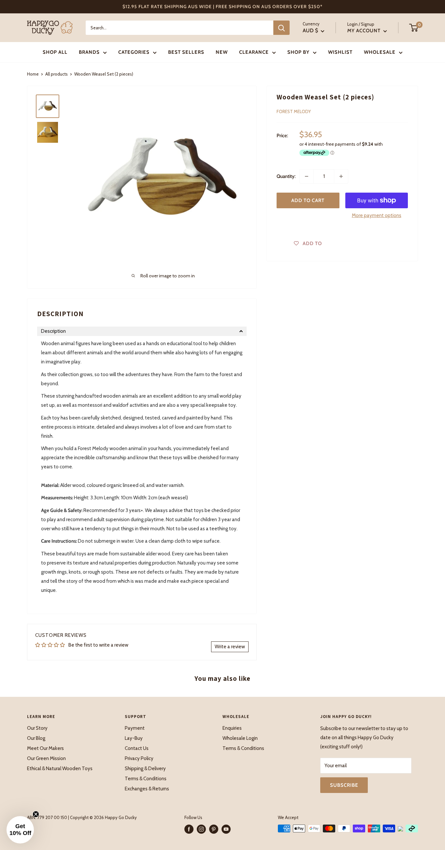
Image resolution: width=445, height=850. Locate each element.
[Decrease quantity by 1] (306, 176)
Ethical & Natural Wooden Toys (60, 768)
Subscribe (344, 785)
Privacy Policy (139, 758)
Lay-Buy (134, 738)
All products (56, 74)
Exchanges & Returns (147, 789)
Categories (134, 52)
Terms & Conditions (145, 779)
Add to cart (307, 200)
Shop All (55, 52)
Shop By (298, 52)
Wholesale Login (240, 738)
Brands (89, 52)
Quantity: (286, 176)
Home (33, 74)
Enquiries (232, 728)
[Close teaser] (36, 814)
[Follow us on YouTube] (226, 829)
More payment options (376, 215)
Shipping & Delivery (145, 768)
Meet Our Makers (45, 748)
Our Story (37, 728)
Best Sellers (186, 52)
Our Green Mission (46, 758)
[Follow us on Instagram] (201, 829)
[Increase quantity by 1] (341, 176)
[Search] (281, 28)
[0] (414, 28)
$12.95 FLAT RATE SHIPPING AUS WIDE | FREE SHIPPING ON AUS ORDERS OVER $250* (222, 6)
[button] (142, 331)
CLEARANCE (254, 52)
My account (364, 31)
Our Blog (36, 738)
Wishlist (340, 52)
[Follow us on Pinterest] (213, 829)
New (222, 52)
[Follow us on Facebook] (189, 829)
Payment (135, 728)
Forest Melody (294, 111)
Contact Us (137, 748)
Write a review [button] (230, 647)
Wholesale (379, 52)
